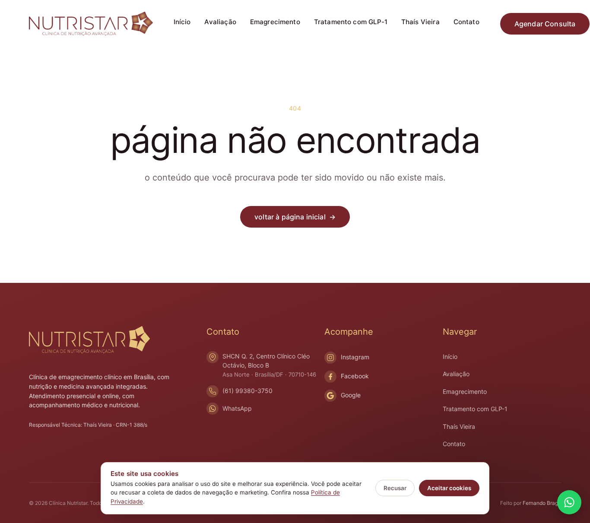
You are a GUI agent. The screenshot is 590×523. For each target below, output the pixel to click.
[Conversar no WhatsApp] (569, 502)
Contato (466, 22)
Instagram (355, 357)
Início (182, 22)
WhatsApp (237, 408)
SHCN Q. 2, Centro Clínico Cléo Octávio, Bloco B (269, 365)
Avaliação (220, 22)
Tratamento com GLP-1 (350, 22)
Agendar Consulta (545, 23)
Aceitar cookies (449, 488)
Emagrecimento (275, 22)
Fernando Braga (542, 503)
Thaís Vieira (420, 22)
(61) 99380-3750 (247, 390)
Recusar (395, 488)
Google (351, 395)
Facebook (355, 376)
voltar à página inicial (295, 216)
